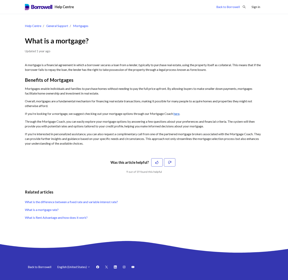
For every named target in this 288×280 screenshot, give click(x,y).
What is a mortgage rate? (42, 210)
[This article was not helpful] (169, 162)
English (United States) (72, 267)
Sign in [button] (256, 7)
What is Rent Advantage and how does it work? (56, 217)
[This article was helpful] (157, 162)
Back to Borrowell (228, 7)
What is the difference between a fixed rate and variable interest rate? (71, 202)
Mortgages (80, 26)
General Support (57, 26)
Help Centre (33, 26)
